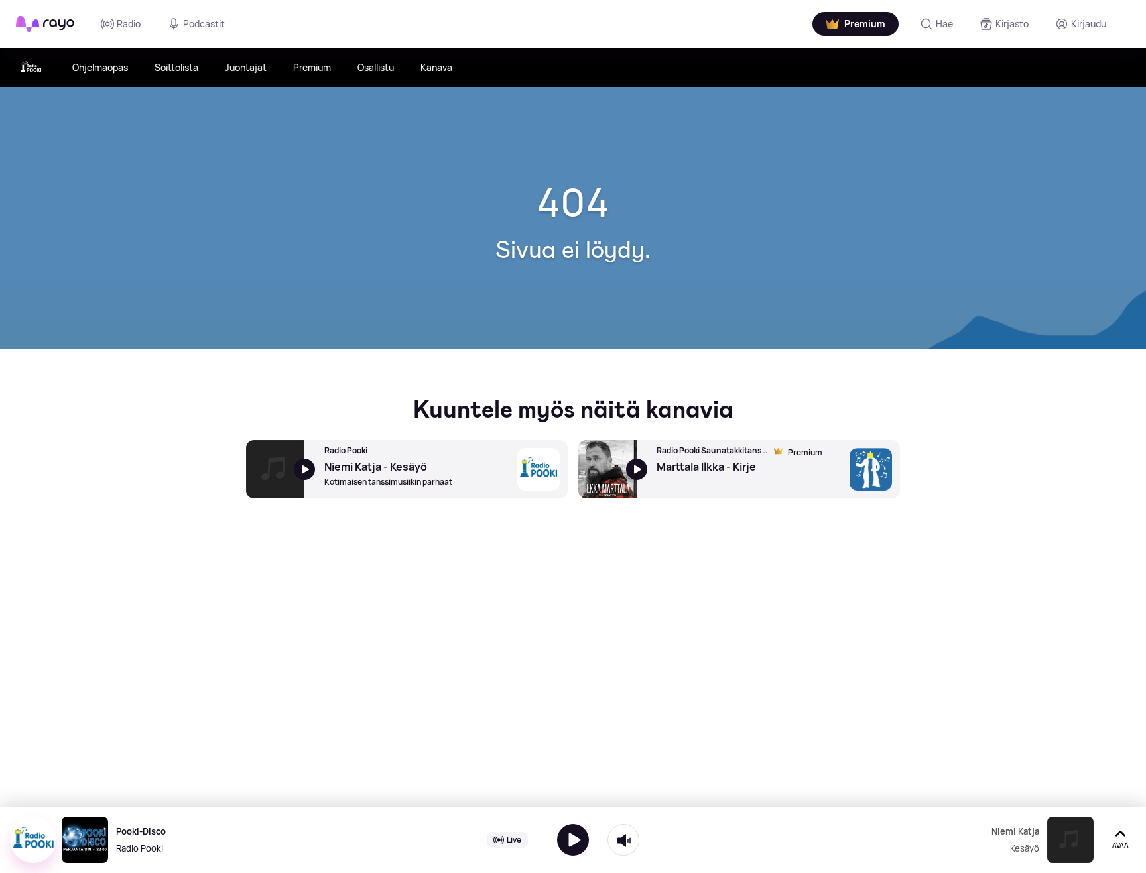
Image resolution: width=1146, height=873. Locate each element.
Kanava (436, 67)
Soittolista (176, 67)
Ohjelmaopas (100, 67)
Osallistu (375, 67)
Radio (129, 23)
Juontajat (246, 67)
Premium (312, 67)
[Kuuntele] (573, 840)
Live (514, 839)
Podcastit (204, 23)
